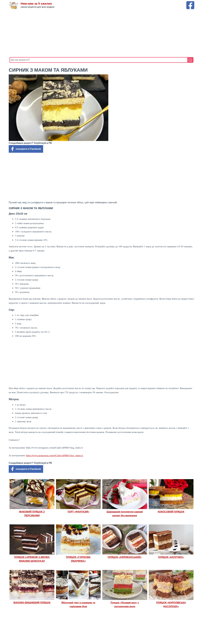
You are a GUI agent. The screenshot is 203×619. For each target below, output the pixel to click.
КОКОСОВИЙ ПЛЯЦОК (171, 511)
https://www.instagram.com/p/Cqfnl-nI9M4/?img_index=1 (54, 455)
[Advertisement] (101, 33)
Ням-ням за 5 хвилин (36, 3)
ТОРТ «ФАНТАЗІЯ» (78, 511)
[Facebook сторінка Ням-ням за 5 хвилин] (190, 2)
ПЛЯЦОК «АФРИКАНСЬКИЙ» (125, 557)
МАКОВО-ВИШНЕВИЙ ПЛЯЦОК (31, 602)
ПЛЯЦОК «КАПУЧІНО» (171, 557)
